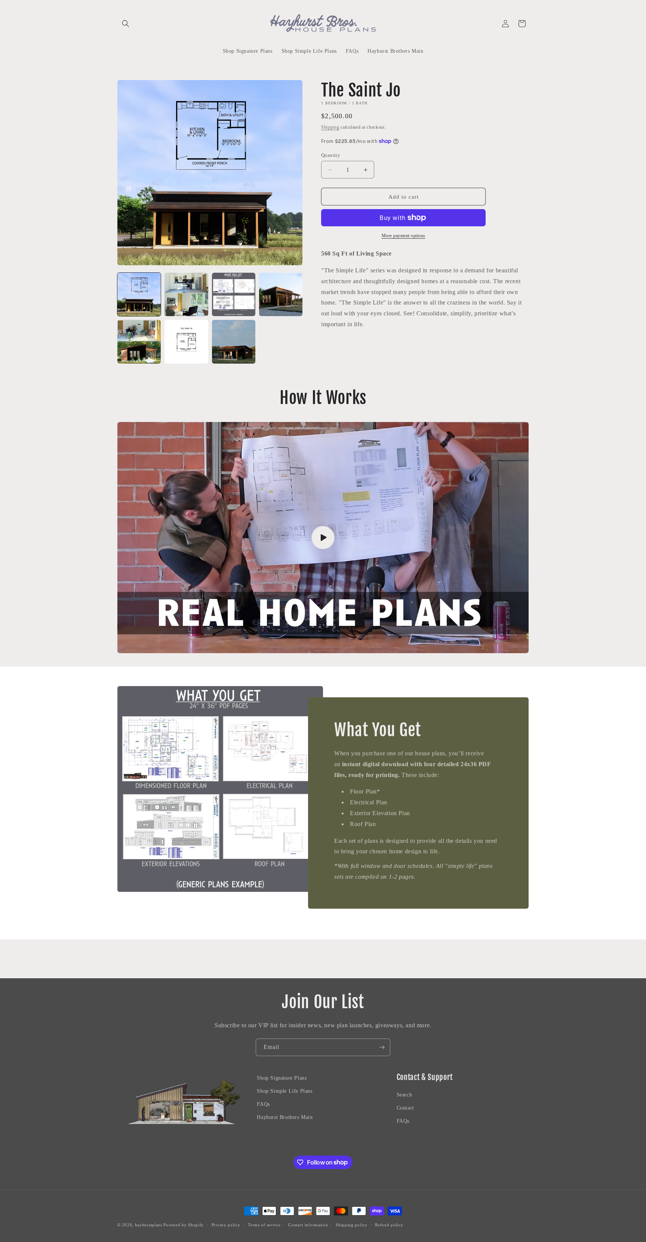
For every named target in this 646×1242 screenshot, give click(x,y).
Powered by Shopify (183, 1225)
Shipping (330, 127)
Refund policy (389, 1224)
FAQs (263, 1104)
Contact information (308, 1224)
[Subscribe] (381, 1047)
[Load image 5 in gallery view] (139, 341)
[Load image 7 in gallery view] (233, 341)
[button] (125, 23)
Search (404, 1095)
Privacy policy (226, 1224)
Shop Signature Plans (282, 1078)
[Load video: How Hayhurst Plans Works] (323, 537)
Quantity (330, 155)
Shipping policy (351, 1224)
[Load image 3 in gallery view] (233, 294)
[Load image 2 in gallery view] (186, 294)
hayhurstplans (148, 1225)
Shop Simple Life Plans (284, 1091)
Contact (405, 1108)
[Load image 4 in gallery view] (280, 294)
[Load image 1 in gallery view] (139, 294)
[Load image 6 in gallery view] (186, 341)
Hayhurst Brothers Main (285, 1117)
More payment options (403, 235)
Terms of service (264, 1224)
